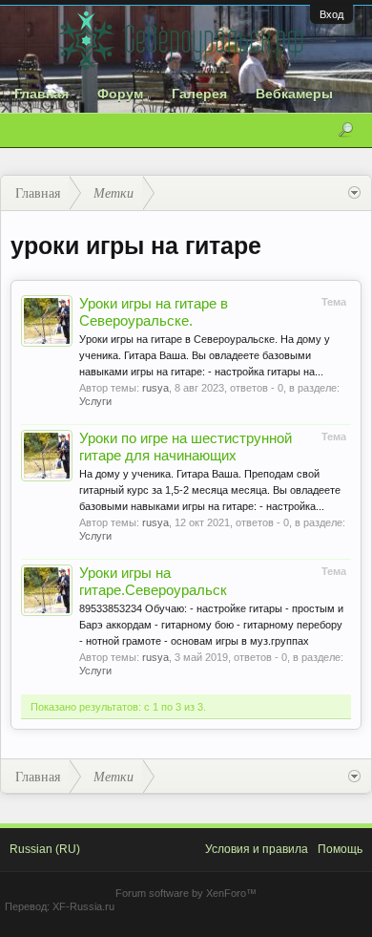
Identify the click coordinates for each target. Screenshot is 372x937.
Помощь (340, 849)
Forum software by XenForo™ (186, 893)
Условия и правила (256, 849)
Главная (41, 93)
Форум (120, 93)
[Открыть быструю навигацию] (354, 193)
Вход (331, 14)
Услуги (95, 401)
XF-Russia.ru (83, 906)
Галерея (199, 93)
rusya (155, 388)
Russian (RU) (45, 849)
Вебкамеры (294, 93)
